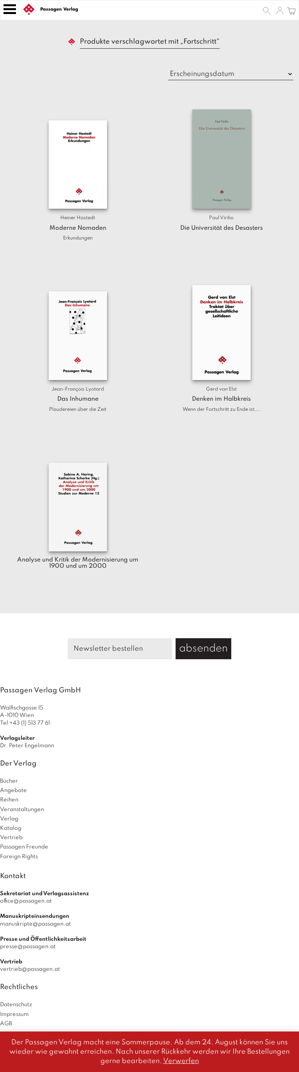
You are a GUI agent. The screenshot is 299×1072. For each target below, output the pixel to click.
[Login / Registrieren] (280, 10)
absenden (203, 648)
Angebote (13, 790)
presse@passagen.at (28, 946)
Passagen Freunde (24, 847)
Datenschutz (16, 1004)
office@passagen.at (26, 901)
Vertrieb (11, 837)
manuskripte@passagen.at (35, 924)
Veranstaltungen (22, 809)
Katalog (10, 828)
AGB (6, 1023)
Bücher (9, 781)
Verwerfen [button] (181, 1061)
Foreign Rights (19, 856)
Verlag (9, 819)
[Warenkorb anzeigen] (291, 10)
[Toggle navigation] (9, 9)
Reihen (9, 800)
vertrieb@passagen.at (30, 969)
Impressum (14, 1014)
